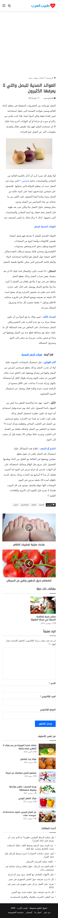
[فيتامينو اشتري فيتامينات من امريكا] (47, 777)
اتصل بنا (37, 912)
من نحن (47, 912)
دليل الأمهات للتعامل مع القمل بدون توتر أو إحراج (31, 874)
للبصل (15, 504)
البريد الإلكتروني (48, 696)
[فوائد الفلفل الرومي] (47, 802)
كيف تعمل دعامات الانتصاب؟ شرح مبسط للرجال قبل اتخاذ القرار (29, 855)
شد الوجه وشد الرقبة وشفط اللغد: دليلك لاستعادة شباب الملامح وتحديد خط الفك (30, 847)
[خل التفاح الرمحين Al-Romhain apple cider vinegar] (47, 816)
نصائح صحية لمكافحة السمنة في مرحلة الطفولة (43, 618)
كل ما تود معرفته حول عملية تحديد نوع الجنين (32, 892)
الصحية (41, 504)
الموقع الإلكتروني (48, 710)
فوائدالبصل (24, 504)
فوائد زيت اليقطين (28, 759)
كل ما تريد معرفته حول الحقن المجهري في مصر (31, 879)
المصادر (29, 912)
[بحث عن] (9, 6)
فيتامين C (24, 181)
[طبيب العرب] (43, 5)
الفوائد (33, 504)
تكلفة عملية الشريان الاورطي (40, 862)
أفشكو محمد (48, 98)
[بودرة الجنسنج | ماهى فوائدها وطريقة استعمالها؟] (47, 790)
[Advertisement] (29, 45)
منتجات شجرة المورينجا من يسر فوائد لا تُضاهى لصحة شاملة (19, 746)
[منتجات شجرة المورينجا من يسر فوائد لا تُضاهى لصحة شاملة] (47, 749)
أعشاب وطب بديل (36, 78)
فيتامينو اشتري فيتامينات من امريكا (21, 773)
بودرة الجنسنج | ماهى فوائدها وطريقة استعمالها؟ (22, 788)
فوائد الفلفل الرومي (27, 798)
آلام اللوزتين (50, 362)
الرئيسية (50, 78)
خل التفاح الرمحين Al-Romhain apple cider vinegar (19, 813)
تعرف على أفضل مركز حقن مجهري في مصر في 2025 (31, 885)
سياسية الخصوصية (16, 912)
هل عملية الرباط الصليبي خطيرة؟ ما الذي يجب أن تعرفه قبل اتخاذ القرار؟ (31, 839)
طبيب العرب (22, 908)
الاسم (52, 683)
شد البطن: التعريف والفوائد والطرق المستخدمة (32, 897)
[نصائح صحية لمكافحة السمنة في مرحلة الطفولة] (43, 605)
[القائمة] (3, 6)
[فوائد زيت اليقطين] (47, 763)
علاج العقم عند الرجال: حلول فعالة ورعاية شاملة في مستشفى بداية (29, 868)
